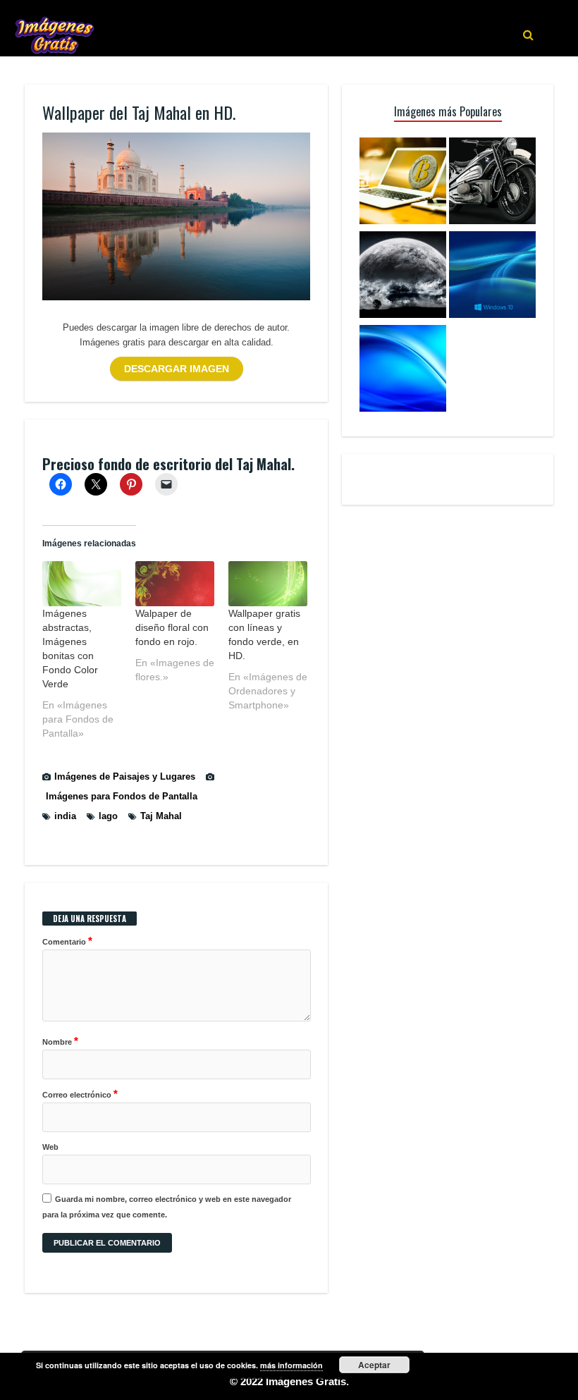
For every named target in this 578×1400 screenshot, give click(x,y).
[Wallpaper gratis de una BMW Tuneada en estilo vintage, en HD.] (492, 182)
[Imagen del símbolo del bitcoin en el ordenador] (402, 182)
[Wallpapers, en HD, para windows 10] (492, 276)
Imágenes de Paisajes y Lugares (124, 776)
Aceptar (374, 1364)
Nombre (60, 1041)
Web (50, 1147)
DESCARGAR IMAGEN (176, 368)
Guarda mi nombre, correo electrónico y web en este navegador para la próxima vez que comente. (166, 1207)
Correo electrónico (80, 1094)
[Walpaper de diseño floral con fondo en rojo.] (174, 583)
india (65, 816)
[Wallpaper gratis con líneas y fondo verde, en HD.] (267, 583)
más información (291, 1365)
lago (108, 816)
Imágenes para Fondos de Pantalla (121, 796)
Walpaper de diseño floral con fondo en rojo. (172, 627)
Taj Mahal (161, 816)
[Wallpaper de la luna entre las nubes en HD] (402, 276)
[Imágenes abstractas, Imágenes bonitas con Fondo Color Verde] (81, 583)
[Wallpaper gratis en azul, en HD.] (402, 370)
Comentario (67, 941)
